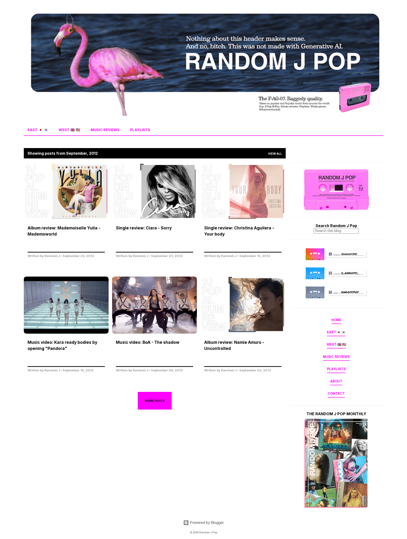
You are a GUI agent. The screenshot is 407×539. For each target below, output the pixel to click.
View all (275, 153)
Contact (336, 393)
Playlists (140, 130)
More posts (155, 400)
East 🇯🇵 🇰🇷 (38, 130)
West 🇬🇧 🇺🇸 (69, 130)
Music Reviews (105, 130)
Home (336, 320)
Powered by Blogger (206, 523)
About (336, 381)
